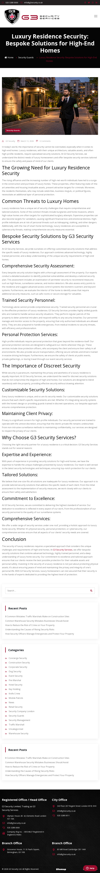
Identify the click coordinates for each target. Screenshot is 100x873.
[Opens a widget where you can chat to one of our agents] (90, 868)
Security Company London (21, 711)
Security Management (19, 720)
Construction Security (19, 662)
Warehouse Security (18, 733)
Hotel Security (15, 684)
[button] (95, 16)
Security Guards (26, 57)
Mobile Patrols (16, 698)
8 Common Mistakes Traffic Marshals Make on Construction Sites (37, 616)
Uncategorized (16, 729)
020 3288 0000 (11, 2)
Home (10, 57)
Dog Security (15, 671)
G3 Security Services (62, 549)
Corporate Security (18, 667)
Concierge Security (18, 658)
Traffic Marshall (16, 724)
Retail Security (16, 706)
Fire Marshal (15, 680)
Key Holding (14, 689)
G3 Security (10, 141)
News (11, 702)
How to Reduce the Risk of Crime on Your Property (30, 625)
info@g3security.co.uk (33, 2)
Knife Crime (14, 693)
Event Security (16, 675)
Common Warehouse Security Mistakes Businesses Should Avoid (36, 620)
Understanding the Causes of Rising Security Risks (29, 629)
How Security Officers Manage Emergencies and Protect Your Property (39, 633)
